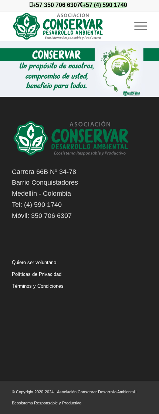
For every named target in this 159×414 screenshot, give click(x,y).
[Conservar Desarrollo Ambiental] (66, 26)
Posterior (152, 62)
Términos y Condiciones (38, 286)
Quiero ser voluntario (34, 262)
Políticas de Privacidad (36, 274)
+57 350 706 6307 (56, 5)
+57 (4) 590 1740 (104, 5)
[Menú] (137, 26)
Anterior (6, 62)
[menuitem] (137, 26)
